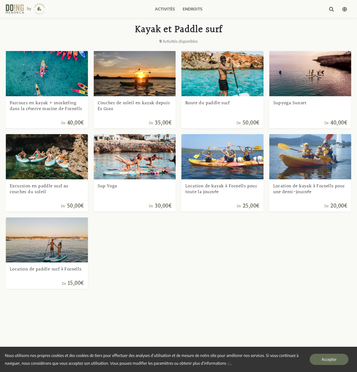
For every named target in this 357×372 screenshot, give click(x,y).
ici (229, 363)
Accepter (329, 359)
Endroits (192, 9)
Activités (165, 9)
